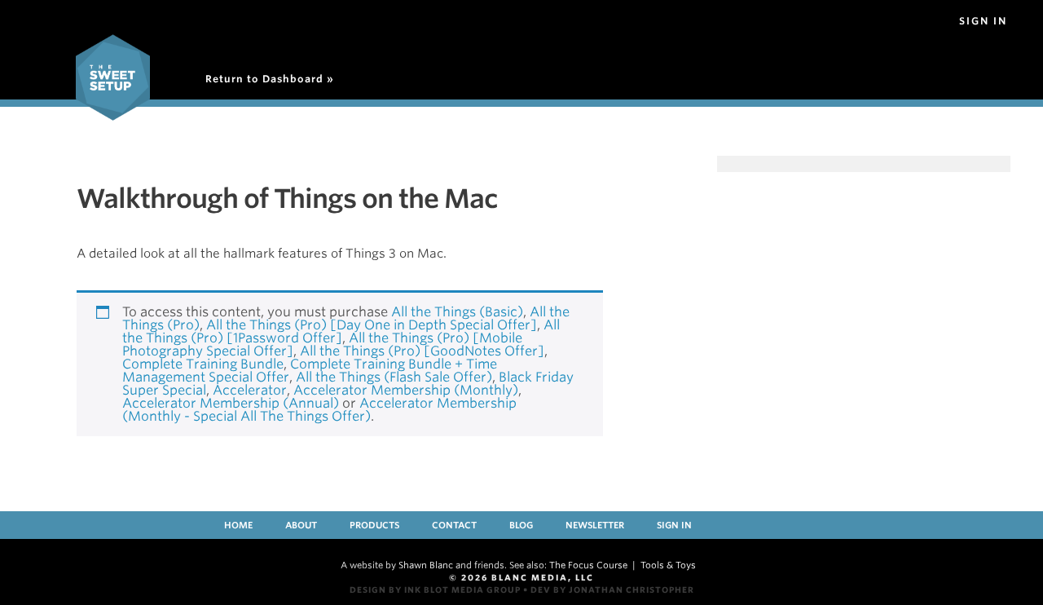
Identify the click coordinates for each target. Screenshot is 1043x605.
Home (238, 525)
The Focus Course (588, 565)
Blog (521, 525)
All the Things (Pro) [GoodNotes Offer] (422, 351)
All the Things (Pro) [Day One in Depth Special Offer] (371, 325)
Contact (454, 525)
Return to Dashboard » (269, 79)
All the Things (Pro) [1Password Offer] (341, 331)
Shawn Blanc (425, 565)
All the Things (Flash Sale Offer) (394, 377)
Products (374, 525)
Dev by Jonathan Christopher (612, 589)
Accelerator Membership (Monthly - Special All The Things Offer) (319, 409)
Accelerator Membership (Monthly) (405, 390)
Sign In (983, 21)
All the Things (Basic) (457, 312)
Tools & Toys (668, 565)
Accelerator (250, 390)
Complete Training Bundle (203, 364)
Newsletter (595, 525)
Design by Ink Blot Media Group (435, 589)
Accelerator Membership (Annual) (230, 403)
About (301, 525)
